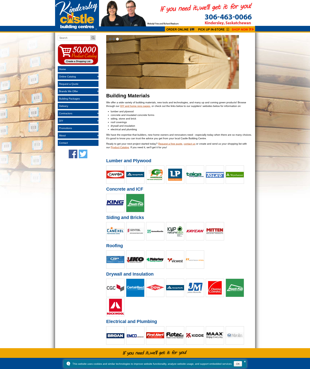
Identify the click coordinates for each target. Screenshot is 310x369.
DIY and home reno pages (135, 106)
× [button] (245, 361)
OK (238, 364)
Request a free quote (170, 143)
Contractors (65, 113)
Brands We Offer (68, 91)
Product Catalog (120, 147)
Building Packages (69, 98)
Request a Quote (68, 83)
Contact (63, 142)
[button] (110, 39)
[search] (74, 37)
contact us (189, 143)
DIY (61, 120)
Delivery (63, 106)
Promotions (65, 128)
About (62, 135)
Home (62, 69)
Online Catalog (67, 76)
